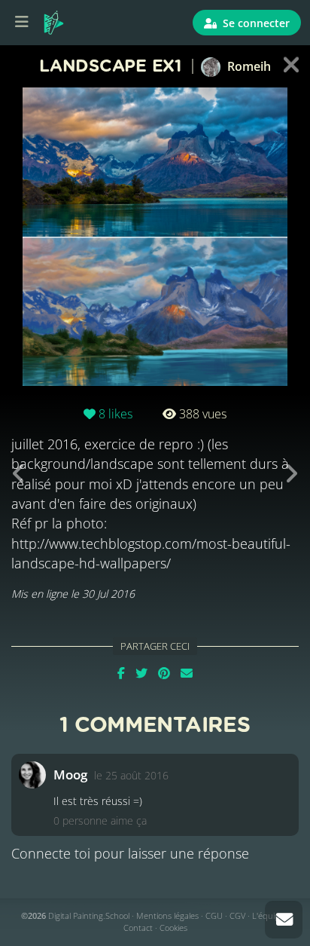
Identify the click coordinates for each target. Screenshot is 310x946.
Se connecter (255, 23)
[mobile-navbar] (22, 22)
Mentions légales (167, 915)
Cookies (173, 927)
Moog (70, 774)
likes (115, 414)
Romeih (247, 66)
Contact (138, 927)
